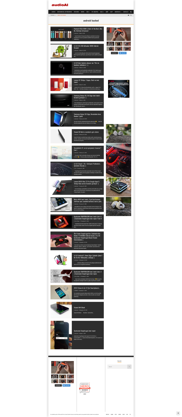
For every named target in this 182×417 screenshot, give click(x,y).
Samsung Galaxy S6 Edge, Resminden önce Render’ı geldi (87, 115)
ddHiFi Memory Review (62, 15)
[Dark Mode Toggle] (178, 413)
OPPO (116, 414)
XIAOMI (76, 290)
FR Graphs (95, 12)
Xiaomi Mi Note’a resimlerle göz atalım (86, 132)
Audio (53, 12)
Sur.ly (87, 391)
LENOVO (76, 84)
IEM (87, 12)
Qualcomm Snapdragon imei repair (85, 331)
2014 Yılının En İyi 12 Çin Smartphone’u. (86, 288)
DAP (111, 12)
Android (117, 12)
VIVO (127, 414)
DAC (101, 12)
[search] (129, 367)
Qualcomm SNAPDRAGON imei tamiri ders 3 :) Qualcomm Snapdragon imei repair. (87, 273)
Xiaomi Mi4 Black (79, 307)
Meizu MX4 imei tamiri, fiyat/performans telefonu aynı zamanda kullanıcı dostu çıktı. (88, 200)
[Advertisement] (106, 4)
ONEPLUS (107, 414)
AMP (107, 12)
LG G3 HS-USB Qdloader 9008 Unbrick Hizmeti (86, 47)
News (82, 12)
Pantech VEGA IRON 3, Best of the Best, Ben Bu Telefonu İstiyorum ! (88, 30)
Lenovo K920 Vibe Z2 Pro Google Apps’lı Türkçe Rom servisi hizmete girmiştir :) (86, 182)
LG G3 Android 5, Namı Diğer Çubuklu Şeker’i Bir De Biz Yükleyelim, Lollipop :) (88, 256)
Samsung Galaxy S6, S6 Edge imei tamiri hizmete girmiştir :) (87, 96)
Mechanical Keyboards (65, 12)
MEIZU (124, 414)
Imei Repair (77, 221)
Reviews (76, 12)
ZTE (130, 414)
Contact (126, 12)
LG (75, 168)
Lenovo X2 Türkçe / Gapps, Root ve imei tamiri (86, 81)
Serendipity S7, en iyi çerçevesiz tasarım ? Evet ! (87, 149)
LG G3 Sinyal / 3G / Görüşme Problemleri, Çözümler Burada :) (87, 165)
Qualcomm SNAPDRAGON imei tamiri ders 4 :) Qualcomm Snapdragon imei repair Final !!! (88, 217)
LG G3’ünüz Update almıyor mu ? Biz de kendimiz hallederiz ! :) (86, 64)
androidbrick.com (85, 388)
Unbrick (76, 242)
